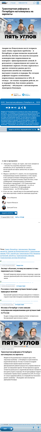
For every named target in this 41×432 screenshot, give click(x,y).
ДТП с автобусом (12, 253)
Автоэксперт (23, 249)
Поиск (34, 3)
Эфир (38, 429)
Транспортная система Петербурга (13, 258)
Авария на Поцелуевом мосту (18, 251)
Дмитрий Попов (12, 207)
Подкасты (33, 429)
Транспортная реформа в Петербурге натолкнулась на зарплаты (17, 11)
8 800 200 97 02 (23, 3)
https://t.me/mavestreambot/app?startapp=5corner (30, 95)
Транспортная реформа (25, 255)
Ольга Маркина (12, 197)
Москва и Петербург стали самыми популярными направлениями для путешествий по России (20, 310)
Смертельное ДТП (26, 253)
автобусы (12, 255)
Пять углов (19, 217)
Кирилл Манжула (12, 202)
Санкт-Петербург (11, 249)
